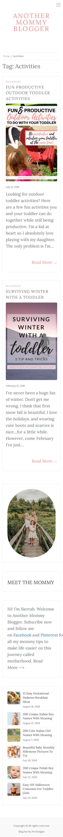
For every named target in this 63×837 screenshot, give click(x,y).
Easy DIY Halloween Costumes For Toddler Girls (38, 789)
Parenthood (13, 81)
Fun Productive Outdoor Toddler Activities (28, 93)
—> (21, 667)
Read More (44, 262)
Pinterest (49, 635)
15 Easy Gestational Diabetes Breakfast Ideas (36, 697)
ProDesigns (38, 831)
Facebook (22, 635)
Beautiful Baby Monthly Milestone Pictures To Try (39, 751)
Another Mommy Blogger (31, 22)
